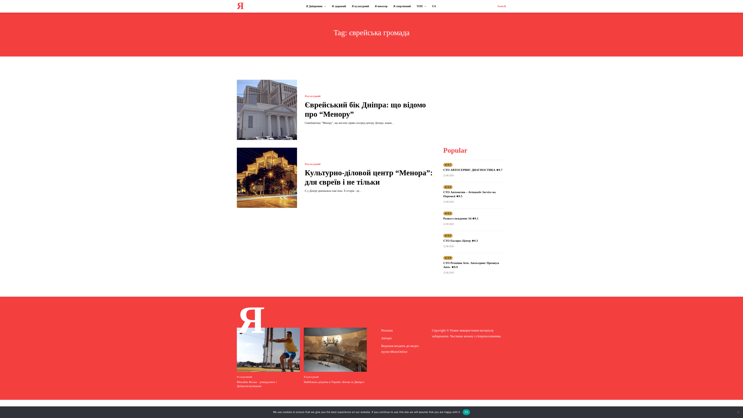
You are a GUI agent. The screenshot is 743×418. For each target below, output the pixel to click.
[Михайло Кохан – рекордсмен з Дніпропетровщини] (268, 350)
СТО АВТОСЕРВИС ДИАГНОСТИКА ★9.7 (472, 169)
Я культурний (312, 96)
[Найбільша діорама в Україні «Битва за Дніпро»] (335, 350)
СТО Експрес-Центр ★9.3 (460, 240)
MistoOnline (398, 352)
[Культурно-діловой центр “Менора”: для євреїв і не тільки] (267, 178)
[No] (738, 412)
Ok (466, 412)
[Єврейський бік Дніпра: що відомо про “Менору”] (267, 110)
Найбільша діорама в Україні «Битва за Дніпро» (334, 382)
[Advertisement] (475, 104)
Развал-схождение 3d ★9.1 (460, 218)
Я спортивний (244, 377)
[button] (501, 6)
